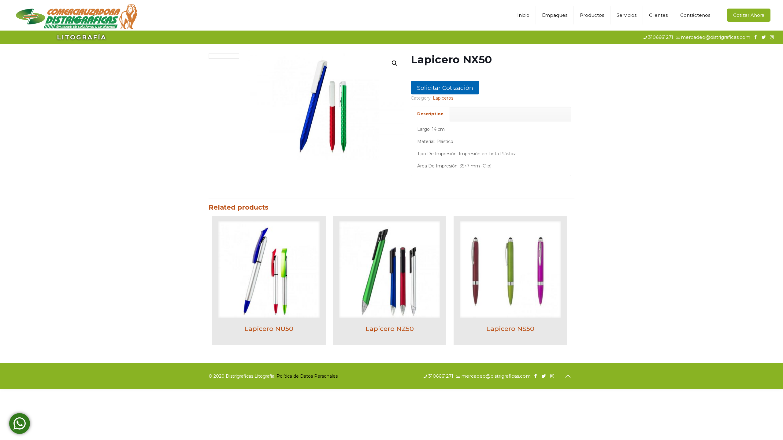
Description (430, 113)
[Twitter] (763, 37)
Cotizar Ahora (748, 15)
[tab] (430, 114)
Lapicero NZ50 (390, 328)
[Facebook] (755, 37)
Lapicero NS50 (510, 328)
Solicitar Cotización (445, 87)
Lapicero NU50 (268, 328)
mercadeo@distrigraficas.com (715, 37)
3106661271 (660, 37)
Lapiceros (443, 98)
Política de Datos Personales (307, 376)
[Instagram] (772, 37)
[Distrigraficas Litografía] (76, 15)
